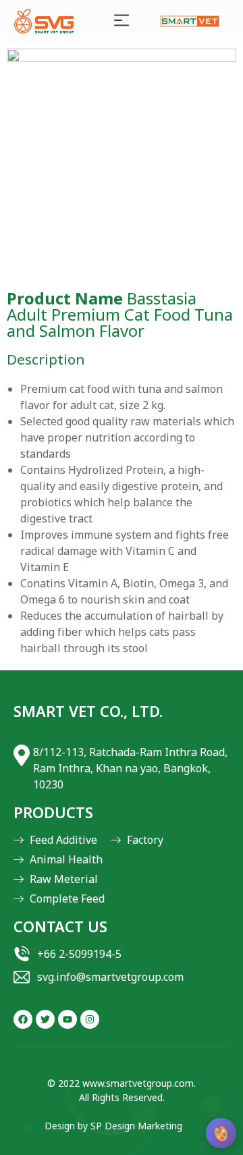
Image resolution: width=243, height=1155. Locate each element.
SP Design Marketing (136, 1126)
